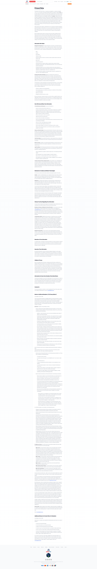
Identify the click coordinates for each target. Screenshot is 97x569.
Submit (56, 287)
